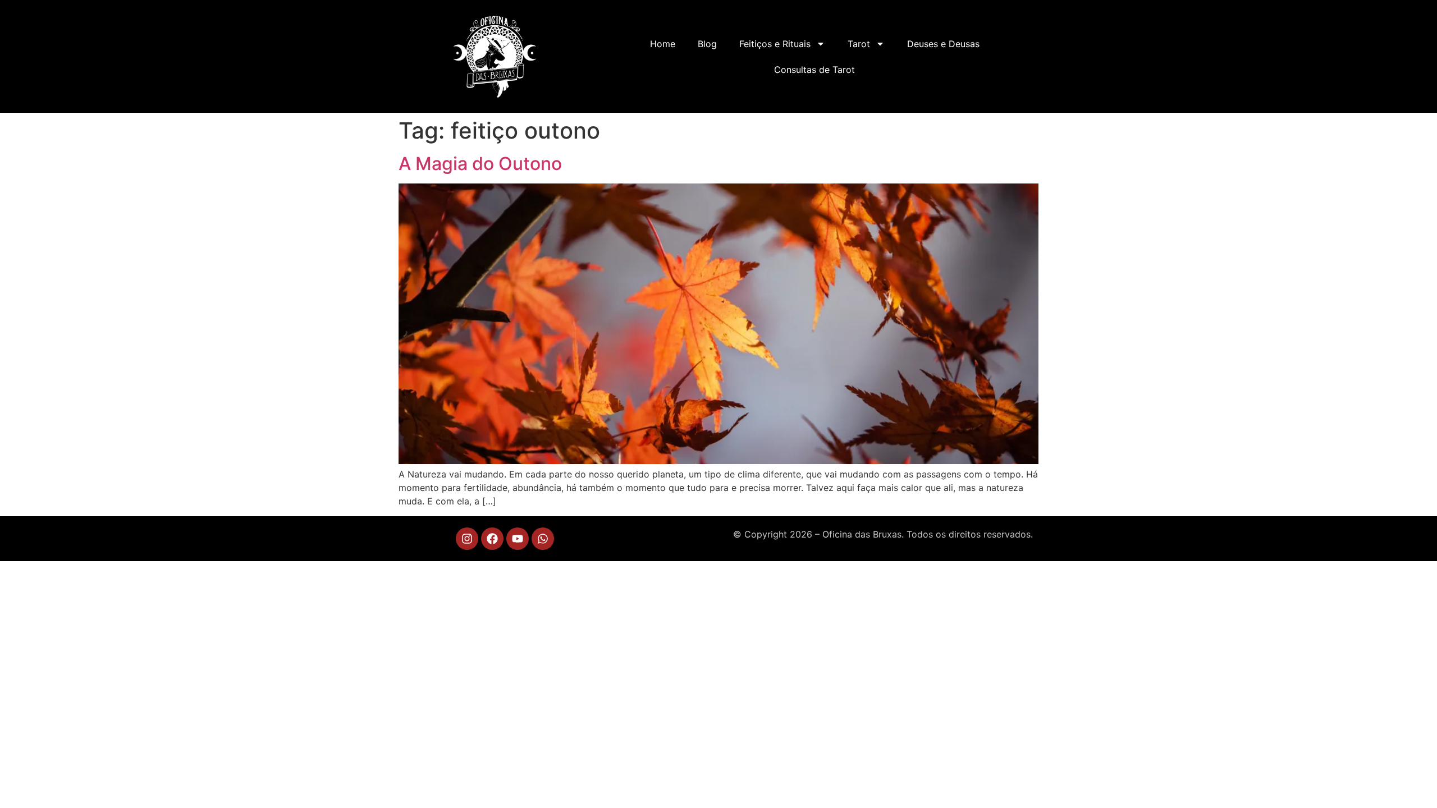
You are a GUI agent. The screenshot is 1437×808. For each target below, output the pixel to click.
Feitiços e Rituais (775, 43)
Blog (707, 43)
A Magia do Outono (480, 164)
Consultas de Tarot (814, 69)
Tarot (859, 43)
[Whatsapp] (543, 538)
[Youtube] (517, 538)
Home (662, 43)
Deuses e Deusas (943, 43)
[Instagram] (467, 538)
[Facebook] (492, 538)
